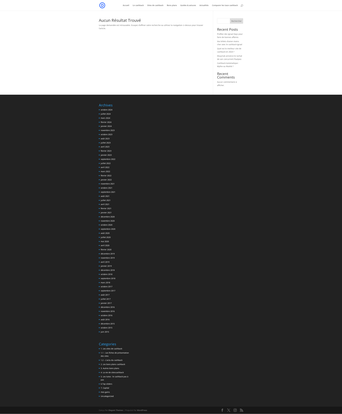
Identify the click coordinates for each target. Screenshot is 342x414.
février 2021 (106, 208)
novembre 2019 (108, 258)
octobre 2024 (106, 109)
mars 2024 (105, 118)
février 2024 (106, 122)
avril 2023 (105, 146)
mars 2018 (105, 282)
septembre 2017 (108, 290)
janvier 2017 (106, 303)
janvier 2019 (106, 266)
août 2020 (105, 233)
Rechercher (236, 21)
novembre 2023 (108, 130)
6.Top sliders (106, 384)
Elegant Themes (115, 410)
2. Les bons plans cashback (113, 364)
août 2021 (105, 196)
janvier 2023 (106, 155)
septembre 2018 (108, 278)
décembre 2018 (108, 270)
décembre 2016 (108, 307)
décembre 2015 (108, 323)
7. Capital (105, 388)
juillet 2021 (106, 200)
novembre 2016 (108, 311)
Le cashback (138, 5)
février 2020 (106, 249)
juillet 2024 (106, 114)
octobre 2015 (106, 327)
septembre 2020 (108, 229)
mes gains (105, 392)
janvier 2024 (106, 126)
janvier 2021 (106, 212)
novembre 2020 (108, 221)
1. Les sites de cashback (111, 348)
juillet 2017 (106, 299)
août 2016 (105, 319)
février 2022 (106, 175)
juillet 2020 (106, 237)
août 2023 (105, 138)
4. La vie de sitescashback (112, 372)
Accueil (126, 5)
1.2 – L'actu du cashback (111, 360)
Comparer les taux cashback (225, 5)
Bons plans (172, 5)
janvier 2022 (106, 179)
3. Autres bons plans (110, 368)
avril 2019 (105, 262)
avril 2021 (105, 204)
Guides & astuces (188, 5)
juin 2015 (105, 332)
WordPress (142, 410)
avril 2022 (105, 167)
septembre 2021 (108, 192)
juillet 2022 (106, 163)
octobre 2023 (106, 134)
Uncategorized (107, 396)
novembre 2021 (108, 183)
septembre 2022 (108, 159)
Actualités (204, 5)
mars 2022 (105, 171)
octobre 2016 (106, 315)
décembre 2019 (108, 253)
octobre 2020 (106, 225)
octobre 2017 (106, 286)
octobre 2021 (106, 188)
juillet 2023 (106, 142)
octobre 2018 (106, 274)
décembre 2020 (108, 216)
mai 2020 (105, 241)
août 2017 (105, 295)
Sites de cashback (155, 5)
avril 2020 (105, 245)
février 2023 (106, 151)
